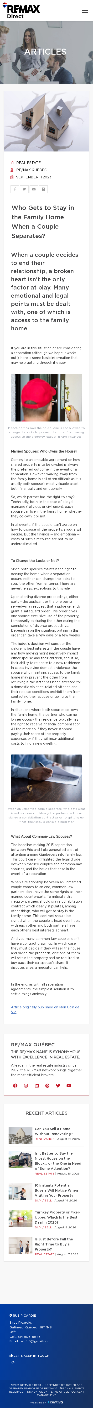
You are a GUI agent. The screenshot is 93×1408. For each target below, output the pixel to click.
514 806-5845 (29, 1337)
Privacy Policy (36, 1392)
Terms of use (59, 1392)
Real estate (28, 163)
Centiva (55, 1402)
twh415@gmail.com (35, 1341)
